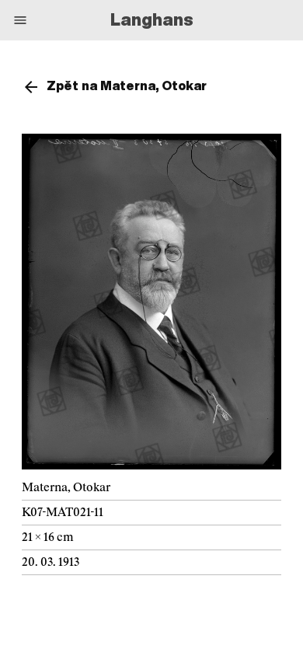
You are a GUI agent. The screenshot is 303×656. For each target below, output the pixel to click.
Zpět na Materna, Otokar (127, 85)
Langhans (151, 19)
